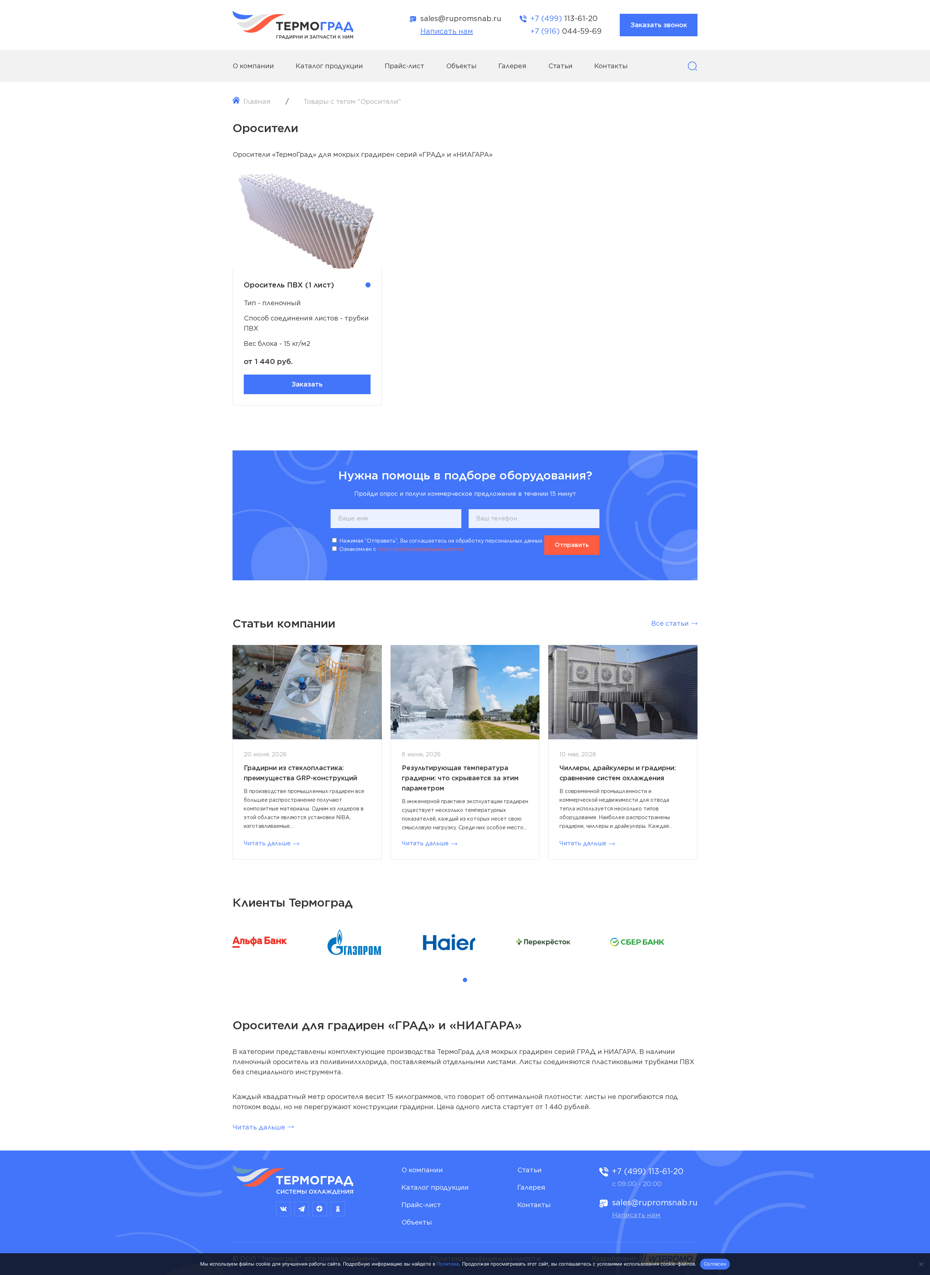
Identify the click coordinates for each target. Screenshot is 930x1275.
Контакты (611, 66)
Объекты (461, 66)
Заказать (307, 384)
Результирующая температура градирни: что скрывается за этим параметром (460, 778)
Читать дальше (267, 843)
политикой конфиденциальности (420, 549)
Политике (448, 1264)
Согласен (715, 1264)
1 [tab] (465, 980)
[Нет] (921, 1264)
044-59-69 (566, 31)
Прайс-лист (404, 66)
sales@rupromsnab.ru (460, 18)
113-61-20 (564, 18)
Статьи (560, 66)
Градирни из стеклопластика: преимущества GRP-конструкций (300, 773)
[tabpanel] (276, 943)
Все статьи (670, 623)
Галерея (512, 66)
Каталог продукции (329, 66)
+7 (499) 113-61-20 (647, 1171)
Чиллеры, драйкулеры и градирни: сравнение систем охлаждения (617, 773)
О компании (253, 66)
